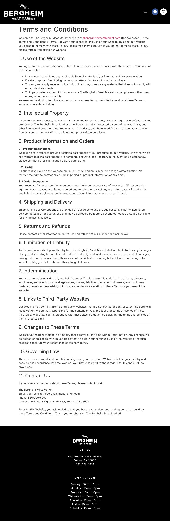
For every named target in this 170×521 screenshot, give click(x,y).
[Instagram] (163, 11)
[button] (145, 11)
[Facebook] (155, 11)
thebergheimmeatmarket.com (101, 38)
